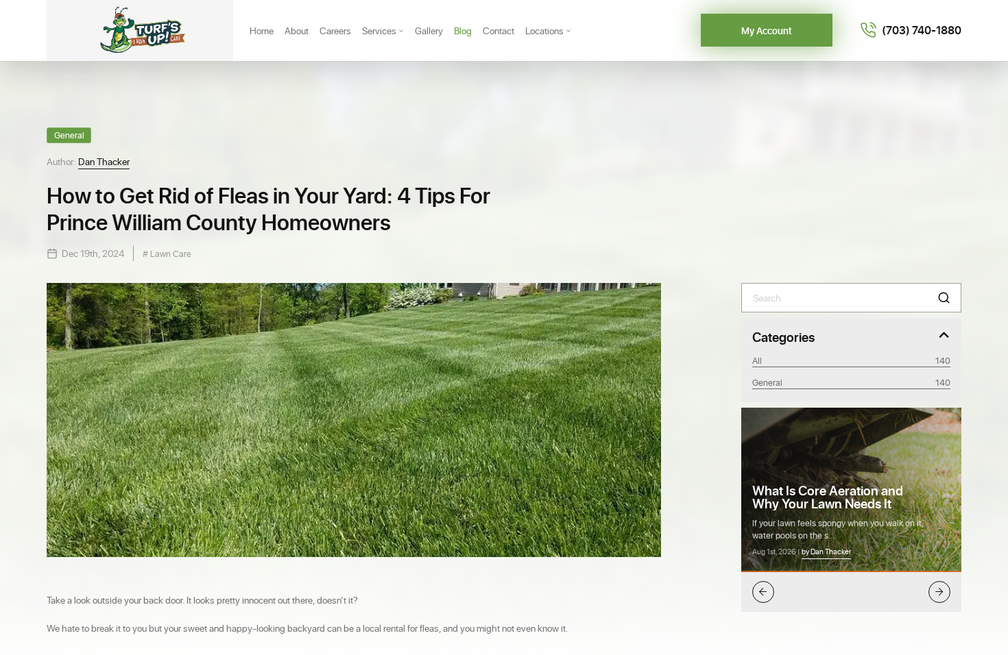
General (69, 134)
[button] (943, 297)
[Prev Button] (763, 592)
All (851, 360)
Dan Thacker (104, 161)
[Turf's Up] (140, 30)
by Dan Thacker (826, 552)
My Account (766, 30)
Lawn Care (169, 253)
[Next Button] (939, 592)
